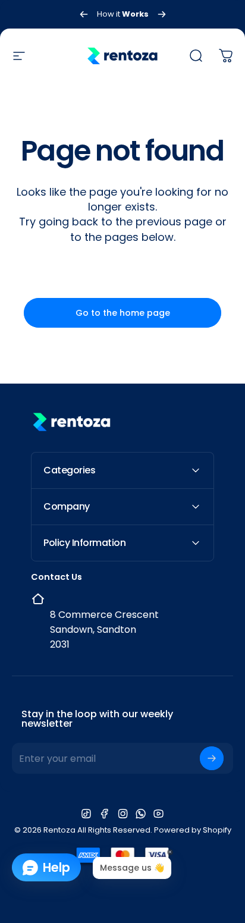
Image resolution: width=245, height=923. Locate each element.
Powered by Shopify (192, 830)
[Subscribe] (212, 758)
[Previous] (84, 14)
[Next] (162, 14)
